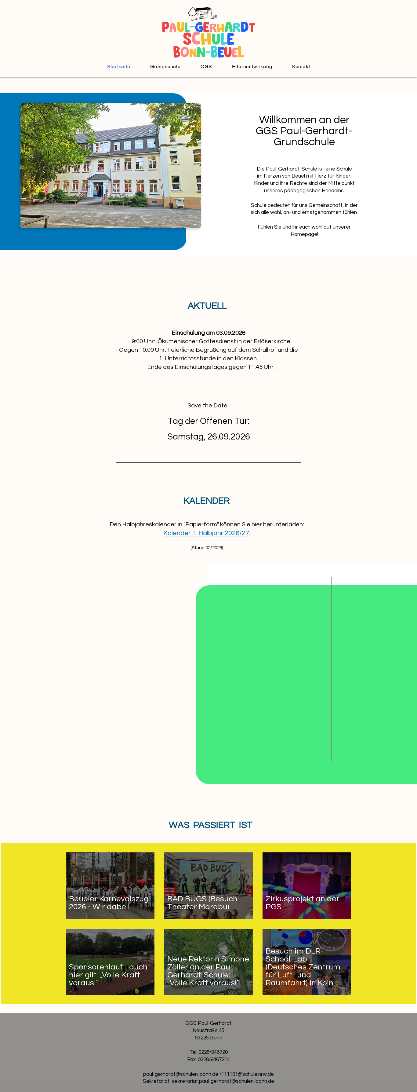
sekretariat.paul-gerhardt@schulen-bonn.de (223, 1081)
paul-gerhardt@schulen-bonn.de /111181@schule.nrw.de (208, 1074)
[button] (165, 66)
